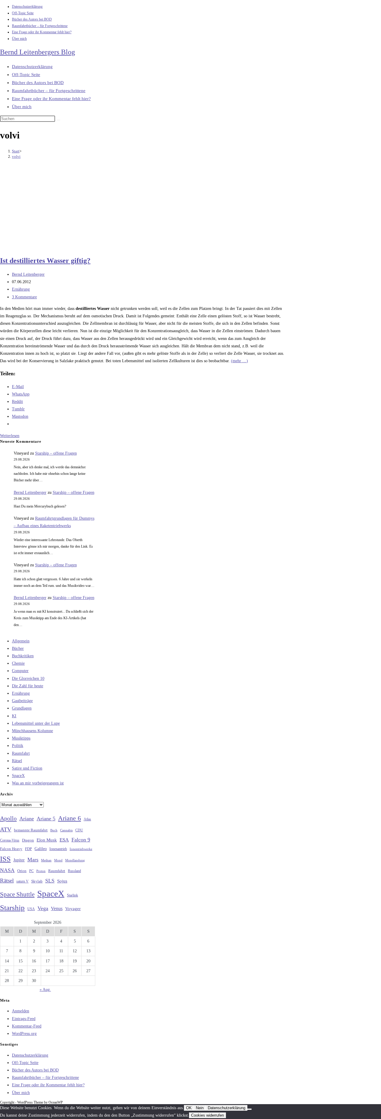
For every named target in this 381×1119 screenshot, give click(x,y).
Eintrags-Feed (23, 1018)
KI (14, 716)
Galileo (41, 848)
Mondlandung (75, 860)
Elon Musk (47, 840)
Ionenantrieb (58, 849)
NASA (7, 870)
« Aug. (45, 989)
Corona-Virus (9, 840)
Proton (41, 871)
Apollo (8, 818)
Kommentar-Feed (26, 1026)
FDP (28, 849)
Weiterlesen (9, 436)
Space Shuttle (17, 894)
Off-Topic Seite (23, 13)
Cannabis (66, 830)
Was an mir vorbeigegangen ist (38, 783)
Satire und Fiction (27, 768)
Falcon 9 (80, 840)
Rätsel (17, 761)
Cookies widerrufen (207, 1115)
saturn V (22, 881)
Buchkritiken (23, 656)
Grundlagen (22, 708)
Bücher (18, 648)
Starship (12, 908)
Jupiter (19, 860)
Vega (43, 908)
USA (31, 909)
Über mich (19, 39)
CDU (79, 830)
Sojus (62, 881)
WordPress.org (24, 1033)
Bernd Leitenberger (28, 274)
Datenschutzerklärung (27, 6)
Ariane (26, 819)
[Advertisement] (143, 208)
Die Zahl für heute (27, 686)
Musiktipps (21, 738)
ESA (64, 840)
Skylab (37, 881)
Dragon (28, 840)
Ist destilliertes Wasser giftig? (45, 260)
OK (189, 1108)
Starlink (72, 895)
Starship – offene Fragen (56, 453)
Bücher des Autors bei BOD (32, 19)
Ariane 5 (46, 819)
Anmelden (20, 1011)
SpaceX (18, 775)
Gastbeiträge (22, 701)
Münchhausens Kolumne (32, 731)
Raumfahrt (21, 753)
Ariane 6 (69, 818)
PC (31, 871)
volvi (16, 156)
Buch (53, 830)
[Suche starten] (58, 120)
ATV (5, 829)
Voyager (73, 908)
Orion (21, 871)
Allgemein (20, 641)
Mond (58, 860)
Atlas (87, 819)
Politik (17, 745)
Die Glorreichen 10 (28, 678)
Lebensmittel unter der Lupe (36, 723)
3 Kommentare (24, 297)
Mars (32, 860)
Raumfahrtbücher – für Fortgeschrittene (40, 26)
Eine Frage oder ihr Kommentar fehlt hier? (41, 32)
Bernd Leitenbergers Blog (37, 52)
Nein (200, 1108)
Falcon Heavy (11, 849)
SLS (49, 881)
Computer (20, 671)
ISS (5, 859)
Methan (46, 860)
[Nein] (249, 1109)
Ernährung (21, 289)
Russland (74, 871)
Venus (57, 908)
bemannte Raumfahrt (31, 830)
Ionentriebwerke (81, 849)
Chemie (18, 663)
